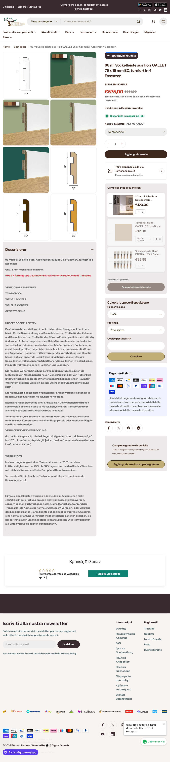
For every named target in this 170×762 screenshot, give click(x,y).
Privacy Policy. (69, 653)
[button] (66, 731)
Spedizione (126, 96)
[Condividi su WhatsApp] (139, 428)
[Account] (153, 21)
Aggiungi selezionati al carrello (136, 287)
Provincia (113, 322)
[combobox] (85, 21)
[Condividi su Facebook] (109, 428)
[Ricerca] (138, 21)
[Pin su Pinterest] (129, 428)
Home (6, 46)
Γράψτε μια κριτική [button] (108, 573)
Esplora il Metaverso (29, 6)
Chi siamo (8, 6)
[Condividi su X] (119, 428)
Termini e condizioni (44, 653)
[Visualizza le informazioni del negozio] (162, 171)
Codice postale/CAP (119, 338)
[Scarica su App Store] (160, 4)
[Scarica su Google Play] (144, 4)
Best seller (20, 46)
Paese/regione (116, 306)
